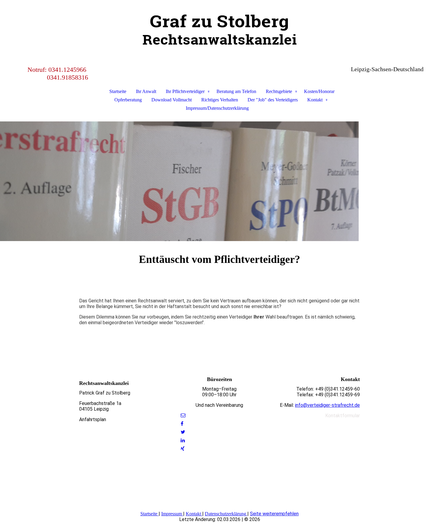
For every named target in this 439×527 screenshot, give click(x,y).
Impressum (171, 513)
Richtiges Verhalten (219, 99)
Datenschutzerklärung (225, 513)
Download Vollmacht (171, 99)
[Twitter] (183, 432)
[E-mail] (183, 415)
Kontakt (315, 99)
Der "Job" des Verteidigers (273, 99)
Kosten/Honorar (319, 91)
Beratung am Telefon (236, 91)
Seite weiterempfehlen (274, 514)
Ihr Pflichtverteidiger (185, 91)
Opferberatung (128, 99)
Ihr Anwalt (146, 91)
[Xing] (183, 448)
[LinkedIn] (183, 440)
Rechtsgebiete (279, 91)
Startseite (117, 91)
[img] (219, 30)
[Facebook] (182, 423)
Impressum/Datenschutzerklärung (217, 108)
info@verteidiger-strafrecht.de (327, 405)
